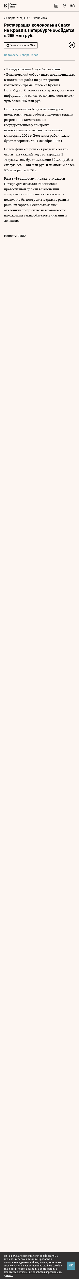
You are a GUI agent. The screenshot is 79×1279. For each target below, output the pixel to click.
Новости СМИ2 (15, 236)
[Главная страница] (5, 5)
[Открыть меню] (72, 5)
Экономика (40, 18)
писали (41, 178)
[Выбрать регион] (64, 6)
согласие (15, 1265)
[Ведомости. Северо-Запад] (12, 6)
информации (14, 95)
